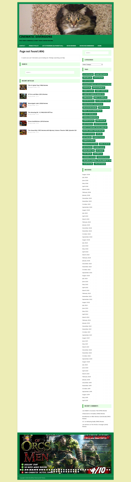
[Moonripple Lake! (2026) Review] (23, 107)
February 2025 (86, 222)
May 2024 (85, 249)
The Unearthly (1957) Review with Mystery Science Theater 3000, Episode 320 (52, 130)
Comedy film (88, 91)
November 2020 (87, 353)
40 (54, 471)
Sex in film (87, 147)
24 (76, 470)
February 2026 (86, 192)
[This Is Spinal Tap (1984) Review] (23, 89)
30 (90, 470)
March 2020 (85, 374)
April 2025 (85, 216)
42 (59, 471)
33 (97, 470)
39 (52, 471)
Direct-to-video (100, 97)
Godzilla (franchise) (90, 117)
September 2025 (87, 207)
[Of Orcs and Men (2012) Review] (23, 98)
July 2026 (85, 177)
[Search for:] (50, 72)
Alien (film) (98, 78)
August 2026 (86, 174)
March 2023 (85, 290)
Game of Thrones (89, 114)
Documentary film (103, 101)
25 (78, 470)
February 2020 (86, 377)
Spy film (99, 150)
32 (95, 470)
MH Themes (42, 478)
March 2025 (85, 219)
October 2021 (86, 332)
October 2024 (86, 234)
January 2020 (86, 380)
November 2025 (87, 201)
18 (61, 470)
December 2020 (87, 350)
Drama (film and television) (92, 104)
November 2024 (87, 231)
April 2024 (85, 252)
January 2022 (86, 323)
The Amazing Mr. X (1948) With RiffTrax (40, 112)
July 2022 (85, 305)
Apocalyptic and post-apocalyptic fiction (97, 84)
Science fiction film (90, 144)
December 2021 (86, 326)
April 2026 (85, 186)
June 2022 (85, 308)
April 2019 (85, 400)
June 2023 (85, 282)
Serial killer (105, 144)
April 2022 (85, 314)
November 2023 (87, 267)
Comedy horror (101, 91)
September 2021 (87, 335)
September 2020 (87, 359)
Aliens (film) (88, 81)
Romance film (98, 137)
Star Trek (87, 154)
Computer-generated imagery (93, 94)
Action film (88, 74)
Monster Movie (100, 124)
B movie (86, 87)
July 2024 (85, 243)
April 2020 (85, 371)
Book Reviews (71, 46)
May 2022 (85, 311)
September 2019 (87, 391)
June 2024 (85, 246)
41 (56, 471)
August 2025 (86, 210)
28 (85, 470)
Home (99, 46)
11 (44, 470)
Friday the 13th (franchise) (92, 111)
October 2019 (86, 389)
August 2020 (86, 362)
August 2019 (86, 395)
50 (78, 471)
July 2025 (85, 213)
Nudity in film (88, 134)
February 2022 (86, 320)
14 (52, 470)
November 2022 (87, 296)
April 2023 (85, 287)
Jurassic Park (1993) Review (99, 411)
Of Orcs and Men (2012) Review (37, 94)
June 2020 (85, 368)
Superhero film (89, 157)
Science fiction (89, 140)
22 (71, 470)
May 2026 (85, 183)
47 (71, 471)
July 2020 (85, 365)
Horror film (88, 121)
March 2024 (85, 255)
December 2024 (87, 228)
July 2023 (85, 278)
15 (54, 470)
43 (61, 471)
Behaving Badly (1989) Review (95, 422)
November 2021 (86, 329)
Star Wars (98, 154)
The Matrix (87, 164)
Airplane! (87, 78)
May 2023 (85, 284)
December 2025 (87, 198)
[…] (101, 448)
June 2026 (85, 180)
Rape (99, 134)
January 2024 (86, 261)
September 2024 (87, 237)
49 (76, 471)
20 (66, 470)
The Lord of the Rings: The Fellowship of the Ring (99, 160)
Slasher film (99, 147)
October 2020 (86, 356)
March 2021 (85, 347)
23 (73, 470)
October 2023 (86, 270)
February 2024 (86, 258)
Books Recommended (87, 46)
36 (105, 470)
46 (68, 471)
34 (100, 470)
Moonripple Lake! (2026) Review (38, 103)
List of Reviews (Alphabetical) (52, 46)
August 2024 (86, 240)
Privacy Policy (34, 46)
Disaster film (88, 101)
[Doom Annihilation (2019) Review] (23, 125)
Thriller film (100, 164)
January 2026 (86, 195)
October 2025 (86, 204)
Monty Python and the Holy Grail (95, 127)
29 (88, 470)
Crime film (87, 97)
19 (64, 470)
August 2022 (86, 302)
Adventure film (101, 74)
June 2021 (85, 341)
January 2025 (86, 225)
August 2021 (86, 338)
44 (64, 471)
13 (49, 470)
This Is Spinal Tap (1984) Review (38, 85)
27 (83, 470)
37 (107, 470)
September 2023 (87, 273)
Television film (103, 157)
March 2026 (85, 189)
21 (68, 470)
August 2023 (86, 276)
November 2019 (86, 386)
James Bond (100, 121)
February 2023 (86, 293)
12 (47, 470)
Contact (22, 46)
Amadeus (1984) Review (98, 414)
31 (92, 470)
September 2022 (87, 299)
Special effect (88, 150)
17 (59, 470)
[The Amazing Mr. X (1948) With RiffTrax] (23, 116)
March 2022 (85, 317)
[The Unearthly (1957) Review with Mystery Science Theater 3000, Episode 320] (23, 134)
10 (42, 470)
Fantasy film (104, 107)
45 (66, 471)
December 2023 (87, 264)
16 (56, 470)
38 (109, 470)
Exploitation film (89, 107)
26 (80, 470)
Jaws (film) (87, 124)
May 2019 (85, 397)
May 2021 (85, 344)
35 (102, 470)
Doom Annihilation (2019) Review (38, 121)
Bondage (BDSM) (98, 87)
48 (73, 471)
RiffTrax (87, 137)
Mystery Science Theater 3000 (93, 131)
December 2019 (87, 383)
